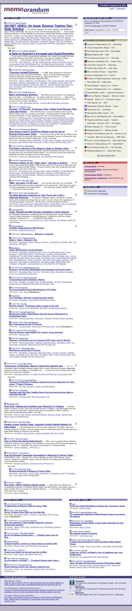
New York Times (29, 70)
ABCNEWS (36, 140)
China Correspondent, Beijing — (101, 48)
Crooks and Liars (58, 81)
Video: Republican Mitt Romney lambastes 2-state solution (39, 212)
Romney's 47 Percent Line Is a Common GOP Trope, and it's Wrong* (40, 340)
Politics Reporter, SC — (101, 127)
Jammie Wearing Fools (101, 565)
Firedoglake (55, 171)
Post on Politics (37, 120)
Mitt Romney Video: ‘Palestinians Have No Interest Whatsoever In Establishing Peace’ (38, 315)
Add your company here (106, 155)
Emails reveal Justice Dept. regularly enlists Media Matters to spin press (38, 425)
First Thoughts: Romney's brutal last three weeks (31, 298)
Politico (16, 36)
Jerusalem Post (17, 210)
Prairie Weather (102, 557)
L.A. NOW (34, 374)
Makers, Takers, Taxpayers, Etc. (23, 240)
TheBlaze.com (58, 39)
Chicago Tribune (12, 541)
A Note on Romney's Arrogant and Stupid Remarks (41, 53)
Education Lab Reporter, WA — (104, 61)
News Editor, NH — (99, 82)
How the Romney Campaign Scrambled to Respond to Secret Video (38, 455)
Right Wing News (98, 567)
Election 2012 (14, 122)
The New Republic (29, 175)
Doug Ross (46, 256)
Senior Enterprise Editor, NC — (104, 147)
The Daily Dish (50, 345)
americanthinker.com (46, 87)
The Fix (73, 256)
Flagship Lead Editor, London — (102, 120)
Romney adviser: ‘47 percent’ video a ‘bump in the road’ (34, 306)
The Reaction (32, 124)
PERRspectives (26, 39)
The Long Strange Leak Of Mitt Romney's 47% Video (32, 290)
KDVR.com (34, 85)
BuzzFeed (40, 122)
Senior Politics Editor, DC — (102, 68)
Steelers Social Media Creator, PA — (106, 134)
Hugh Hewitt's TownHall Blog (29, 262)
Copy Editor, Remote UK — (101, 65)
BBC (70, 242)
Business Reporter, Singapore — (106, 96)
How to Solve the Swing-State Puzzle (23, 441)
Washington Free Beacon (38, 546)
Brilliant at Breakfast (66, 120)
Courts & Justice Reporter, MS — (106, 141)
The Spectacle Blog (26, 318)
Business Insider (28, 43)
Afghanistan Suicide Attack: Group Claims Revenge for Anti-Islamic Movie (97, 524)
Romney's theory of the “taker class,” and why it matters (38, 163)
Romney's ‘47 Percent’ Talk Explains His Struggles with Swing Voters (40, 269)
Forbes (11, 355)
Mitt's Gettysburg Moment (23, 94)
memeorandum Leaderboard (95, 178)
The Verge (54, 515)
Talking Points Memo (42, 206)
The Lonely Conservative (51, 260)
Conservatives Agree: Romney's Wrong (27, 280)
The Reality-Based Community (52, 64)
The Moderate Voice (17, 38)
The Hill (35, 62)
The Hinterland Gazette (17, 124)
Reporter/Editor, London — (105, 93)
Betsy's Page (35, 258)
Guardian (68, 39)
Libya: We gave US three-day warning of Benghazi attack (95, 563)
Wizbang (52, 41)
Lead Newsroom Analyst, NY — (103, 58)
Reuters (82, 546)
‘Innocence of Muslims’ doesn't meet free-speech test (33, 366)
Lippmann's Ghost (23, 125)
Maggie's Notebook (43, 433)
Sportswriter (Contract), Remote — (102, 106)
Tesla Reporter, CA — (97, 103)
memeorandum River (92, 170)
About (112, 9)
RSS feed (102, 191)
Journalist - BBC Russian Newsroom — (106, 137)
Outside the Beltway (36, 66)
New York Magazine (58, 43)
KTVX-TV (21, 550)
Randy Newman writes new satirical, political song (27, 567)
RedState (22, 282)
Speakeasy (37, 256)
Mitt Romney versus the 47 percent (24, 350)
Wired (88, 546)
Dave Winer (49, 66)
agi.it (73, 504)
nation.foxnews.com (35, 220)
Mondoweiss (34, 41)
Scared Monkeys (60, 173)
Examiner (12, 258)
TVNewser (13, 264)
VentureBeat (42, 515)
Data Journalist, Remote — (102, 72)
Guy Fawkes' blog (38, 357)
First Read (18, 274)
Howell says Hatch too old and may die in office (25, 552)
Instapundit (23, 345)
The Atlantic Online (28, 173)
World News (23, 300)
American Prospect (59, 62)
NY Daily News (47, 140)
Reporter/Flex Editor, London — (100, 113)
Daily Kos (43, 85)
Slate (21, 103)
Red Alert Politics (48, 300)
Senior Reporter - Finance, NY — (102, 86)
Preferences (121, 9)
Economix (13, 120)
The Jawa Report (26, 36)
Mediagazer (79, 587)
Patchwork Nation (67, 122)
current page (96, 26)
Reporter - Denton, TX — (103, 99)
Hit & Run (47, 120)
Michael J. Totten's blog (36, 386)
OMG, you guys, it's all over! (23, 183)
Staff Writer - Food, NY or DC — (104, 123)
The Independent (89, 561)
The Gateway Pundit (64, 220)
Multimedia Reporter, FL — (104, 151)
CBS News (119, 546)
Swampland (39, 318)
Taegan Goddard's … (22, 447)
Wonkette (36, 39)
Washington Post (32, 38)
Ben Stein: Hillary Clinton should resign (24, 485)
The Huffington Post (32, 64)
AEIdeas (64, 242)
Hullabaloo (24, 177)
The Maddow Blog (21, 66)
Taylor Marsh (34, 300)
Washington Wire (40, 36)
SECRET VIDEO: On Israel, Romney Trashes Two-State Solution (38, 27)
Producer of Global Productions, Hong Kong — (106, 79)
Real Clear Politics (45, 353)
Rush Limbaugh (50, 220)
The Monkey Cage (48, 258)
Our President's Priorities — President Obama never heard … (32, 560)
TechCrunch (36, 326)
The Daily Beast (42, 43)
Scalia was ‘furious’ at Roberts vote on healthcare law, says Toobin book (96, 553)
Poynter (52, 142)
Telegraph (62, 264)
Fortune (35, 118)
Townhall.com (14, 256)
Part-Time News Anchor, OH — (103, 51)
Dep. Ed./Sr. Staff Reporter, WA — (105, 116)
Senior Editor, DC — (99, 110)
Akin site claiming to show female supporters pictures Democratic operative (28, 524)
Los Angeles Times (22, 355)
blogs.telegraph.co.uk (88, 512)
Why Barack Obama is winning (83, 533)
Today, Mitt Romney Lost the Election (26, 250)
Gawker (30, 260)
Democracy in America (44, 173)
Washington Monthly (21, 85)
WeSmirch (79, 593)
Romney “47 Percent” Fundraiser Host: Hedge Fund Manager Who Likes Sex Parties (43, 110)
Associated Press (29, 380)
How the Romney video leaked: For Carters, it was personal (36, 332)
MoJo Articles (21, 23)
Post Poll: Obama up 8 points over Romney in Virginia (34, 406)
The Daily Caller (54, 85)
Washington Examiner (65, 66)
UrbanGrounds (14, 173)
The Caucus (24, 453)
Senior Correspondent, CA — (101, 75)
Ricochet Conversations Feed (43, 284)
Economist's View (25, 171)
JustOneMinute (55, 242)
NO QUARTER (49, 264)
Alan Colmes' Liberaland (64, 318)
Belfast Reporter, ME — (98, 55)
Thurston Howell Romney (24, 72)
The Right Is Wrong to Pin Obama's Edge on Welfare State (39, 148)
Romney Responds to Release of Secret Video (30, 471)
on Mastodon (103, 194)
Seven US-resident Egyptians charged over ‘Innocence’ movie (97, 506)
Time (21, 292)
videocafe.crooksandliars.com (48, 175)
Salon (64, 204)
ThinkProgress (40, 254)
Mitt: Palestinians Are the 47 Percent (25, 324)
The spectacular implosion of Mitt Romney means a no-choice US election (97, 515)
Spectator (60, 157)
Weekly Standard (29, 51)
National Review (45, 62)
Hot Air (53, 38)
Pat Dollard (18, 433)
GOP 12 (17, 415)
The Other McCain (22, 41)
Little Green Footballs (56, 36)
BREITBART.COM (63, 262)
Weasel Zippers (29, 433)
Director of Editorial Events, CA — (104, 89)
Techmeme (79, 581)
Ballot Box (27, 62)
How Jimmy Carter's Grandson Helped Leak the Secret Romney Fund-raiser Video (37, 132)
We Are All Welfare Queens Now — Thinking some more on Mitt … (31, 536)
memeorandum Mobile (93, 175)
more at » (32, 292)
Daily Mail (23, 390)
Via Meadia (52, 83)
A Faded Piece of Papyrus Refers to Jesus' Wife (25, 506)
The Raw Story (43, 124)
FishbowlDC (22, 264)
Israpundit (44, 41)
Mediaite (25, 284)
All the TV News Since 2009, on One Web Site (24, 512)
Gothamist (22, 83)
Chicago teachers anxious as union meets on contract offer (30, 543)
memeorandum (90, 166)
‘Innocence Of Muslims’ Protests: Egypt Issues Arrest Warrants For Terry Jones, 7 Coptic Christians (42, 383)
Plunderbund (67, 282)
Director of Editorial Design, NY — (105, 144)
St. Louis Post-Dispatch (28, 521)
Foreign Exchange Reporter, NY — (104, 44)
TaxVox (24, 244)
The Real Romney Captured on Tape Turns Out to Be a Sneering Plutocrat (36, 196)
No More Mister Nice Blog (43, 125)
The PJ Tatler (63, 83)
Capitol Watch (55, 204)
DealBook (54, 124)
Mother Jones (47, 39)
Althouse (55, 256)
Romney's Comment (44, 234)
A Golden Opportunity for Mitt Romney (26, 228)
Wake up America (62, 103)
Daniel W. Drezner (64, 38)
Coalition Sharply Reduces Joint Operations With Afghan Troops (95, 543)
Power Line (38, 142)
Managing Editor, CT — (102, 130)
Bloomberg (29, 146)
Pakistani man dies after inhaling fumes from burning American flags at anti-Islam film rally (41, 393)
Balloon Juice (16, 43)
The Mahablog (60, 87)
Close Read (44, 473)
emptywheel (57, 206)
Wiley (16, 493)
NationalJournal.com (11, 39)
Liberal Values (45, 38)
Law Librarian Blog (86, 557)
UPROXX (48, 122)
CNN (58, 41)
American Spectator (27, 122)
